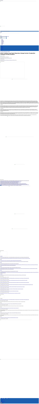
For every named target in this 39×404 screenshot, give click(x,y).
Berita (3, 51)
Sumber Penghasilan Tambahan (17, 185)
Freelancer (3, 185)
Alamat (2, 400)
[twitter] (3, 36)
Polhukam (2, 47)
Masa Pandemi (6, 185)
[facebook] (1, 36)
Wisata (2, 43)
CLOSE (1, 32)
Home (2, 39)
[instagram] (5, 36)
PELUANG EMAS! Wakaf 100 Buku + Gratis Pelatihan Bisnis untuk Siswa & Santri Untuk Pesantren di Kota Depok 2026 (14, 299)
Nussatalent (11, 185)
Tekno (2, 42)
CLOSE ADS (1, 0)
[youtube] (8, 36)
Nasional (2, 40)
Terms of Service (2, 401)
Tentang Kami (2, 399)
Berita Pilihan (5, 51)
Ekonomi (2, 41)
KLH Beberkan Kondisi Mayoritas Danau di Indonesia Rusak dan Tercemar (9, 317)
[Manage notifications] (1, 402)
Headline (9, 51)
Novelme (9, 185)
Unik (2, 44)
